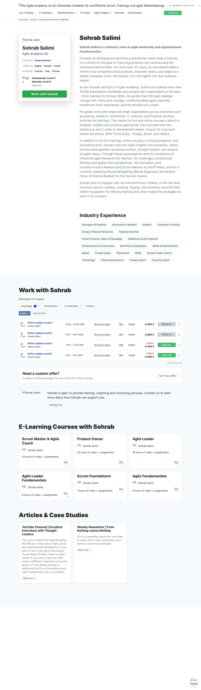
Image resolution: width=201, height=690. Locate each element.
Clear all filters (39, 313)
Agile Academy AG (35, 53)
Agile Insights (102, 12)
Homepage (23, 19)
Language (28, 305)
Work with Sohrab (44, 94)
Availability (51, 305)
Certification (135, 12)
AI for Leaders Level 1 (40, 322)
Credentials (72, 305)
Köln (121, 324)
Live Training (26, 12)
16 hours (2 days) (102, 324)
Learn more (37, 85)
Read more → (29, 578)
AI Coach (85, 12)
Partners (119, 12)
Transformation (66, 12)
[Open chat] (194, 682)
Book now (166, 345)
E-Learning (45, 12)
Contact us (173, 13)
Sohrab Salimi (34, 326)
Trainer (90, 305)
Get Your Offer (168, 375)
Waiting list (167, 324)
